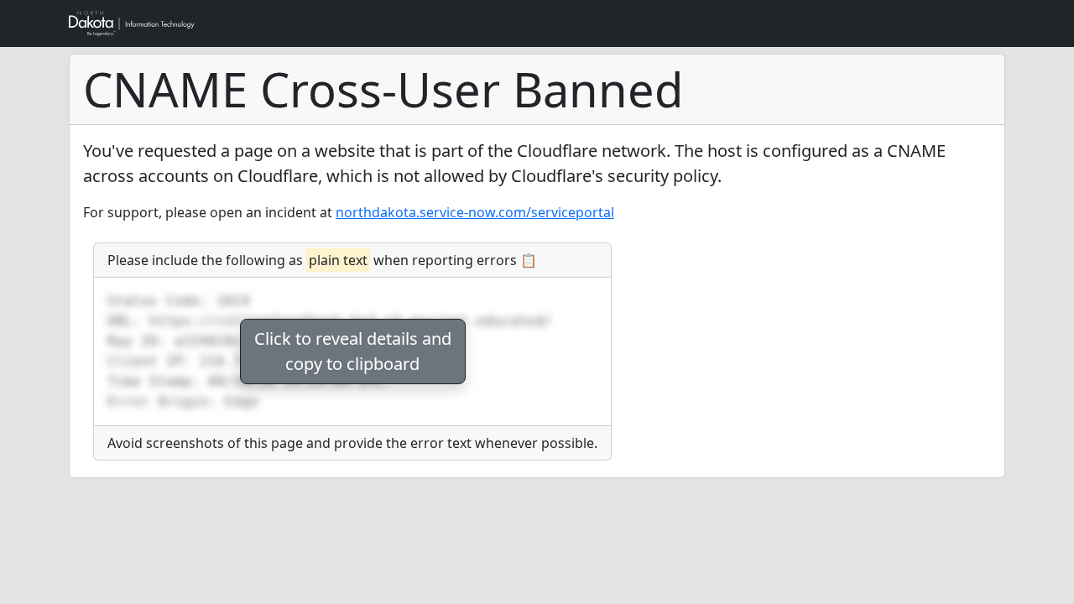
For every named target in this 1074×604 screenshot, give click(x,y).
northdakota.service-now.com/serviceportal (475, 212)
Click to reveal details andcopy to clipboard (352, 351)
